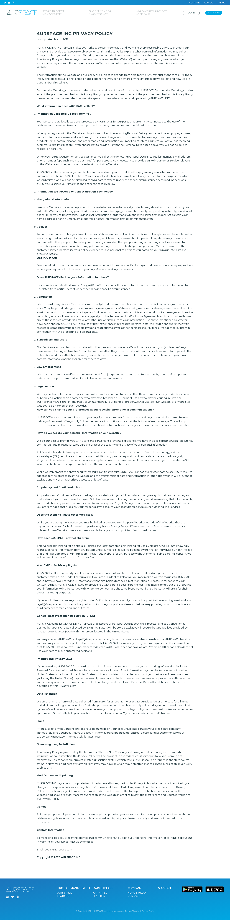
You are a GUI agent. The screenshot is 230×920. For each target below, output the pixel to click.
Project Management (73, 888)
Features (63, 896)
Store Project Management (53, 13)
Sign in (191, 13)
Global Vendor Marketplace (100, 13)
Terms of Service (132, 911)
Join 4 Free (214, 12)
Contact (209, 2)
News (222, 2)
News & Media (137, 892)
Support (164, 888)
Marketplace (103, 888)
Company (194, 2)
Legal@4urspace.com (58, 849)
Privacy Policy (148, 911)
